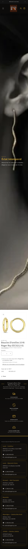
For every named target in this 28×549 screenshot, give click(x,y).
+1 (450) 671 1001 (8, 488)
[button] (3, 8)
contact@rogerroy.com (10, 457)
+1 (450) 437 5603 (8, 505)
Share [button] (4, 376)
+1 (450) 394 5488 (8, 540)
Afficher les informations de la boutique (13, 364)
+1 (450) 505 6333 (8, 454)
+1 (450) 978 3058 (8, 471)
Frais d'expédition (5, 347)
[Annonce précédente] (3, 1)
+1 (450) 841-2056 (8, 522)
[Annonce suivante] (25, 1)
